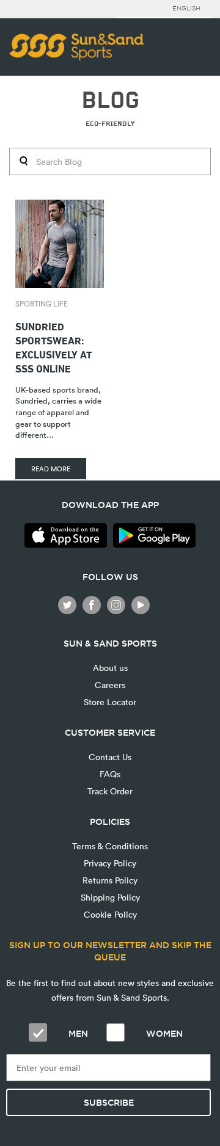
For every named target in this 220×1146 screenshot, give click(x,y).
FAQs (110, 774)
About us (110, 667)
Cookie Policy (110, 914)
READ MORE (50, 468)
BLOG (110, 100)
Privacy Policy (110, 863)
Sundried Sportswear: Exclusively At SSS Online (53, 346)
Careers (110, 685)
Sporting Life (41, 303)
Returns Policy (110, 880)
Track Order (110, 791)
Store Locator (110, 702)
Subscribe (109, 1103)
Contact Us (110, 757)
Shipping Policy (110, 897)
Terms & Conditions (110, 846)
